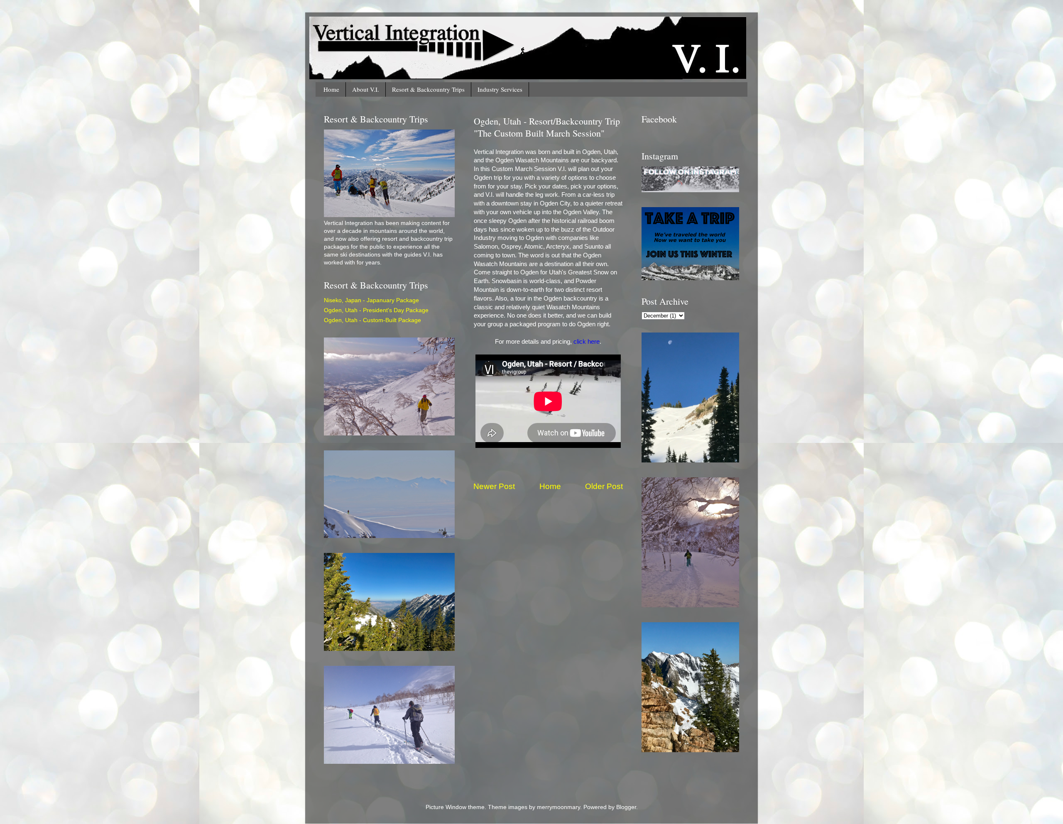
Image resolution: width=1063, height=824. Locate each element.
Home (331, 89)
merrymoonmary (558, 807)
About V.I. (365, 89)
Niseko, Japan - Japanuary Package (371, 300)
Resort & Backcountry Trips (428, 89)
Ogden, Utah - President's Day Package (376, 310)
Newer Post (494, 486)
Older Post (604, 486)
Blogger (626, 807)
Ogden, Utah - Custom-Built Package (372, 320)
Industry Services (500, 89)
